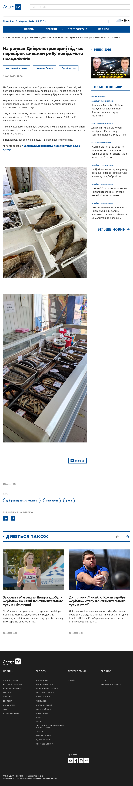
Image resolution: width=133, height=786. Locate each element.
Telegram (79, 460)
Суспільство (69, 68)
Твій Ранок (41, 701)
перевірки (52, 500)
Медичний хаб (43, 709)
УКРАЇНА (7, 693)
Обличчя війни (43, 697)
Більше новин (112, 229)
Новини (29, 29)
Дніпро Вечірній (44, 705)
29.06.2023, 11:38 (13, 76)
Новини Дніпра (20, 37)
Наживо (72, 680)
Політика (7, 697)
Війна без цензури (45, 744)
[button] (127, 536)
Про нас (103, 29)
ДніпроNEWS (42, 680)
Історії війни (42, 713)
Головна (6, 37)
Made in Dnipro (43, 736)
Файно (39, 722)
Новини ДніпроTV (12, 689)
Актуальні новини (16, 68)
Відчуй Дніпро (43, 740)
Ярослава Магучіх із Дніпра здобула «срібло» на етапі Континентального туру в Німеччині (33, 601)
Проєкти (51, 29)
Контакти (105, 680)
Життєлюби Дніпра (45, 693)
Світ (5, 709)
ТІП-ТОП (39, 731)
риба (69, 500)
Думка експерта (11, 713)
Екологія (7, 701)
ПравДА (39, 718)
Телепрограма (77, 29)
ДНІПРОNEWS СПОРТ (45, 684)
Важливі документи (111, 684)
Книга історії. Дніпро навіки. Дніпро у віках (50, 726)
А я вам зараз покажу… (47, 689)
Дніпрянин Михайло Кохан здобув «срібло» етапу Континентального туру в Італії (97, 601)
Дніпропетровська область (22, 500)
